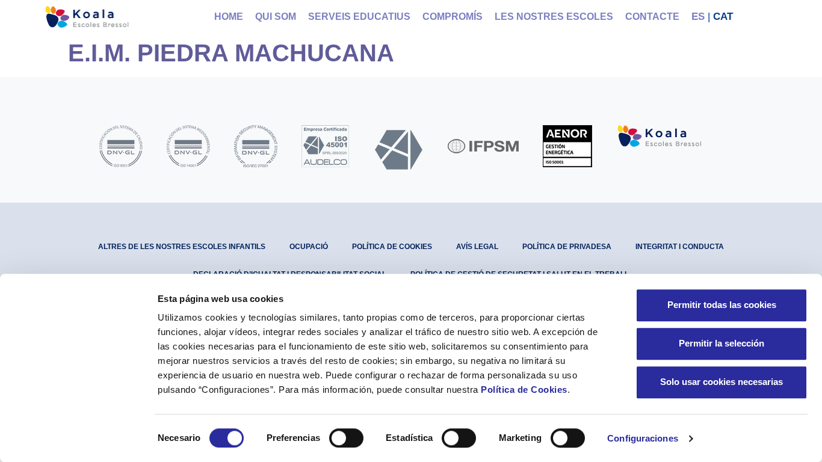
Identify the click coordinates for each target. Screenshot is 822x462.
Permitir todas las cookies (721, 305)
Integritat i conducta (679, 246)
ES (698, 16)
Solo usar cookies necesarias (721, 382)
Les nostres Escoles (554, 16)
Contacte (652, 16)
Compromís (452, 16)
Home (228, 16)
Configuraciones (642, 438)
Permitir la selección (721, 343)
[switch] (346, 438)
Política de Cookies (524, 389)
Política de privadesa (566, 246)
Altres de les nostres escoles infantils (181, 246)
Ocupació (308, 246)
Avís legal (477, 246)
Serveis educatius (359, 16)
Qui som (275, 16)
